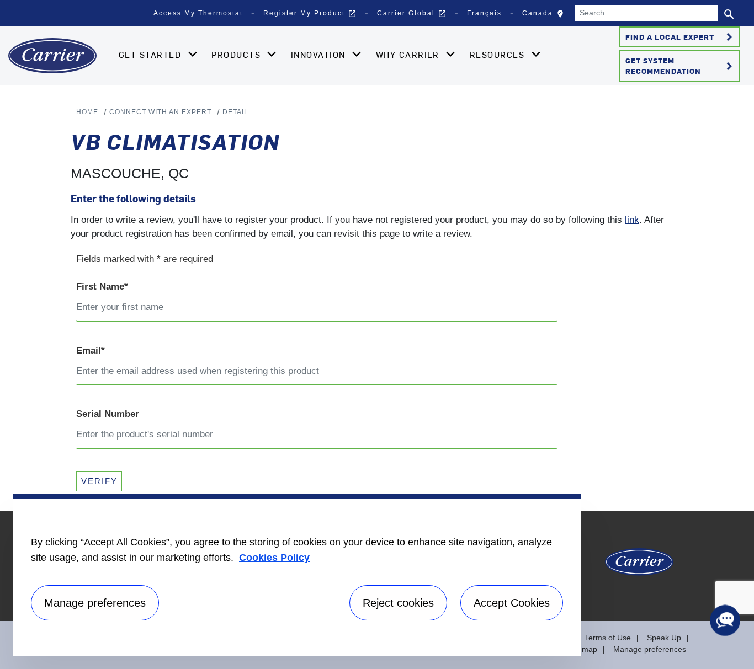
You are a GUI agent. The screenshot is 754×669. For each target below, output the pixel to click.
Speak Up (664, 637)
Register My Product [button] (310, 13)
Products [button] (237, 54)
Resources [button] (499, 54)
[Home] (52, 55)
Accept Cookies (512, 603)
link (632, 220)
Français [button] (484, 13)
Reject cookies (398, 603)
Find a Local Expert (680, 37)
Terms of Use (608, 637)
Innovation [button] (319, 54)
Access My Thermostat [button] (198, 13)
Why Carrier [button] (409, 54)
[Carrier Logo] (639, 566)
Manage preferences (649, 649)
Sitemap (583, 649)
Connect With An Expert (160, 112)
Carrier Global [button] (412, 13)
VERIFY (99, 481)
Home (87, 112)
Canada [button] (545, 16)
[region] (297, 575)
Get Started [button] (151, 54)
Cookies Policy (274, 557)
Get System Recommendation (680, 66)
